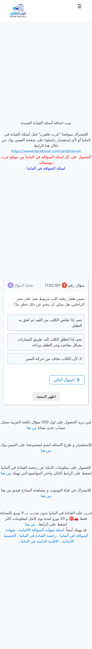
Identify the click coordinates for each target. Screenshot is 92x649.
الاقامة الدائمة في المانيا (40, 541)
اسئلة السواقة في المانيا (46, 168)
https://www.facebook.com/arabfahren (46, 151)
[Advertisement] (46, 68)
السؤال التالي (65, 379)
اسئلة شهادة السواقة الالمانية (41, 529)
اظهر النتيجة (46, 396)
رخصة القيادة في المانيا (38, 535)
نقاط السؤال (21, 285)
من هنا (31, 427)
